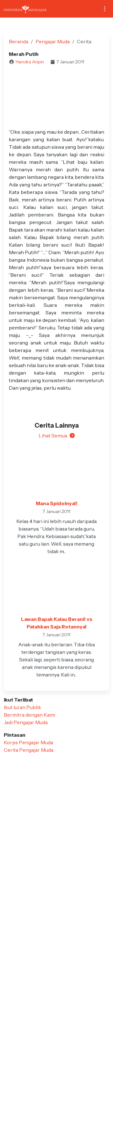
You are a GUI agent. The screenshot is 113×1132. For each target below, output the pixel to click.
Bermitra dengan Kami (29, 715)
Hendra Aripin (30, 62)
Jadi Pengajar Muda (26, 722)
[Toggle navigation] (104, 8)
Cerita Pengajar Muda (28, 750)
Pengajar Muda (52, 41)
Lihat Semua (53, 435)
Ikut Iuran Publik (22, 707)
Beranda (18, 41)
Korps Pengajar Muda (28, 742)
